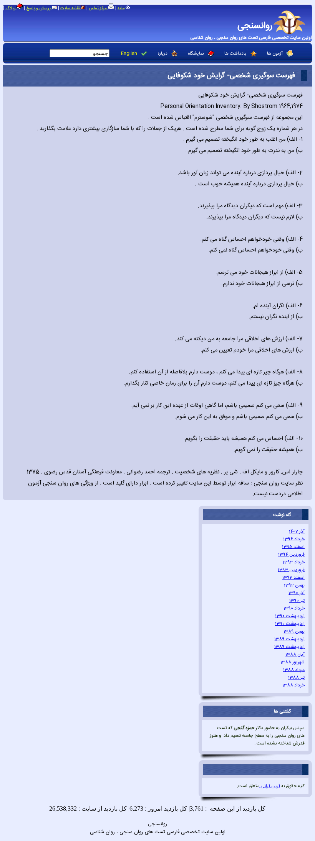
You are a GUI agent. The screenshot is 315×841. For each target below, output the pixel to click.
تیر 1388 (296, 677)
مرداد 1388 (294, 670)
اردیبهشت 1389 (289, 639)
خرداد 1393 (294, 562)
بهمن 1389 (294, 631)
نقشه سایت (70, 8)
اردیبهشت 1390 (290, 616)
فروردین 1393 (291, 570)
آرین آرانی (269, 786)
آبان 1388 (295, 654)
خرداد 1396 (294, 539)
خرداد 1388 (293, 685)
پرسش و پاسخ (39, 8)
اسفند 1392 (293, 577)
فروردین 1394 (291, 554)
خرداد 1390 (294, 608)
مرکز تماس (98, 8)
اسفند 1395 (293, 547)
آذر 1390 (296, 593)
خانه (121, 8)
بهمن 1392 (294, 585)
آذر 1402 (297, 531)
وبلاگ (11, 8)
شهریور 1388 (292, 662)
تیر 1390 (297, 601)
